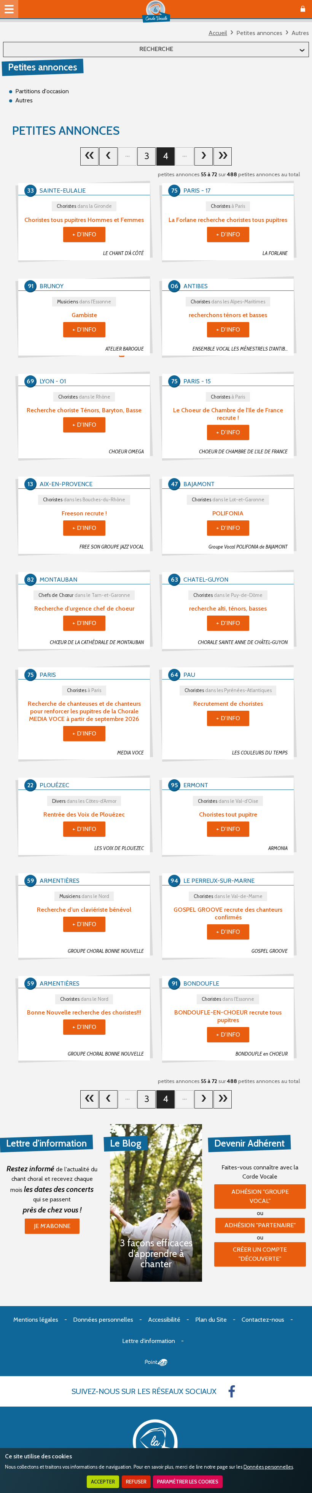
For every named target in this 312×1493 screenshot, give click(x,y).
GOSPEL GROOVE (270, 951)
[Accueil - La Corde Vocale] (156, 11)
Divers (84, 801)
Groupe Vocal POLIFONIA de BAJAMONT (248, 547)
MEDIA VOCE (130, 753)
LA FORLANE (275, 253)
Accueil (218, 33)
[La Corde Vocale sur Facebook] (232, 1391)
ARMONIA (278, 848)
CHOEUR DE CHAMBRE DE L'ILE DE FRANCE (243, 452)
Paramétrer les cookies (187, 1482)
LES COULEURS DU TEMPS (260, 753)
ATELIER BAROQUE (124, 349)
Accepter (103, 1482)
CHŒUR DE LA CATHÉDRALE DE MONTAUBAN (97, 642)
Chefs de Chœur (84, 595)
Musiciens (84, 302)
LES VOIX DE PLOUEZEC (119, 848)
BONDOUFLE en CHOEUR (262, 1054)
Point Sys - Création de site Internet (156, 1362)
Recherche (156, 49)
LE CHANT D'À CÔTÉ (123, 253)
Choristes (84, 206)
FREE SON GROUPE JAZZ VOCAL (112, 547)
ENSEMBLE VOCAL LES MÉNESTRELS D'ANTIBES (241, 349)
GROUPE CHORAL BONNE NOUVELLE (106, 951)
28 (222, 156)
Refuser (136, 1482)
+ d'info (84, 234)
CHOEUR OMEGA (126, 452)
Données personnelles (268, 1467)
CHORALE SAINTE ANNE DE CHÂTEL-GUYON (243, 642)
